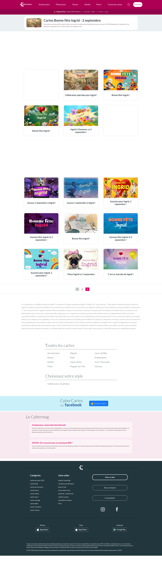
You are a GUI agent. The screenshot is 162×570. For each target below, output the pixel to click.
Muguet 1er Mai (77, 366)
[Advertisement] (81, 49)
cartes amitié (34, 494)
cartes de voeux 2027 (37, 480)
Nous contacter (110, 488)
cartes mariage (35, 500)
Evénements (100, 357)
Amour (50, 357)
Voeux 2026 (76, 362)
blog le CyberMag (64, 480)
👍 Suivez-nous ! (99, 403)
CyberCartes (71, 403)
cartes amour (34, 490)
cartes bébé (34, 503)
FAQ (59, 503)
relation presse (63, 497)
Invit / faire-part (102, 362)
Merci (50, 366)
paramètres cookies (65, 500)
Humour (99, 366)
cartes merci (34, 497)
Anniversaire (53, 353)
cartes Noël (34, 484)
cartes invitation (35, 507)
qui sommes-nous (64, 490)
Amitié (50, 362)
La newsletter (110, 498)
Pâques (73, 353)
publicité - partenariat (65, 494)
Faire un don (110, 477)
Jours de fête (101, 353)
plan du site (62, 487)
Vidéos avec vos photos (58, 384)
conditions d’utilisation (66, 484)
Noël (72, 357)
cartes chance (34, 510)
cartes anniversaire (36, 487)
